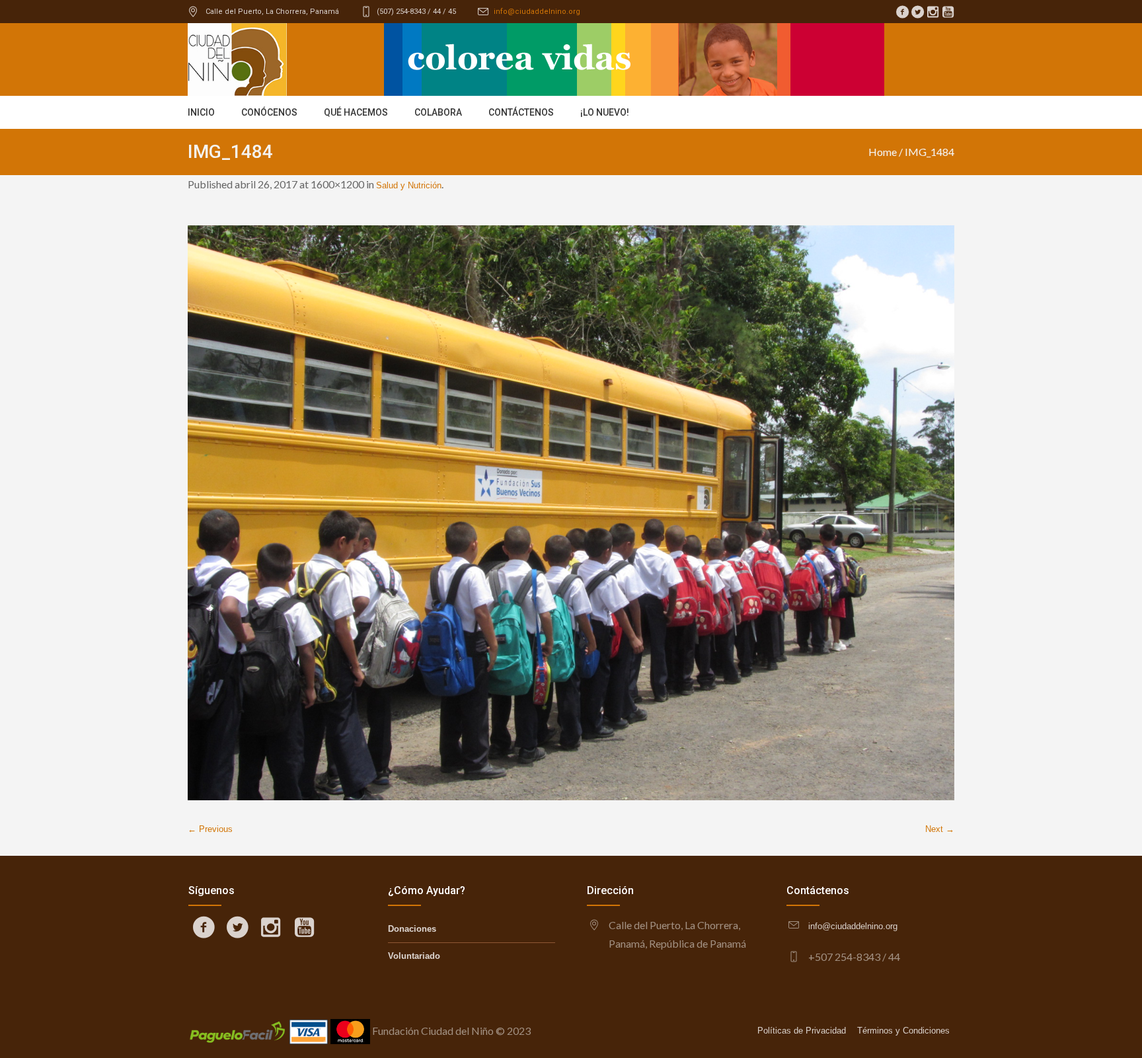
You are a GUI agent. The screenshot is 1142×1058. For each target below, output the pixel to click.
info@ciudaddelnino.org (537, 11)
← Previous (210, 829)
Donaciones (412, 929)
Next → (939, 829)
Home (882, 151)
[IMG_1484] (571, 512)
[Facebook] (902, 12)
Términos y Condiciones (903, 1030)
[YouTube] (947, 12)
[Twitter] (917, 12)
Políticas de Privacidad (801, 1030)
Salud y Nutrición (408, 185)
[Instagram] (932, 12)
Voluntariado (414, 956)
